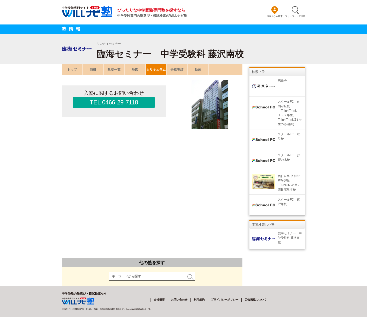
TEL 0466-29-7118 (114, 102)
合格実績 (177, 69)
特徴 (93, 69)
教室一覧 (114, 69)
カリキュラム (156, 69)
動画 (198, 69)
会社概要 (159, 299)
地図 (135, 69)
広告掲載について (256, 299)
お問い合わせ (179, 299)
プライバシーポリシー (224, 299)
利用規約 (199, 299)
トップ (72, 69)
